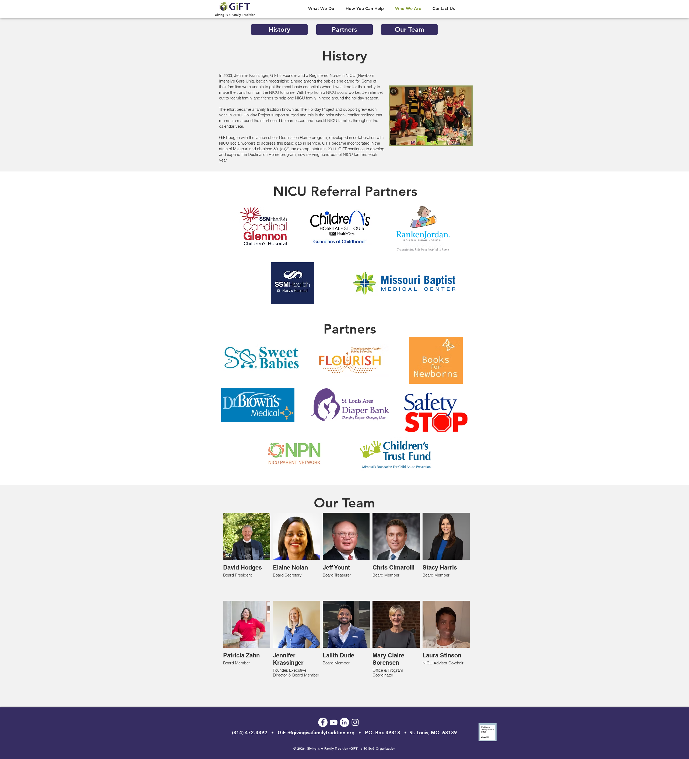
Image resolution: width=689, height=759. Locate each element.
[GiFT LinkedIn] (344, 722)
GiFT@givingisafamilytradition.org (316, 732)
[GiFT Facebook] (323, 722)
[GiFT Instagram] (355, 722)
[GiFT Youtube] (333, 722)
